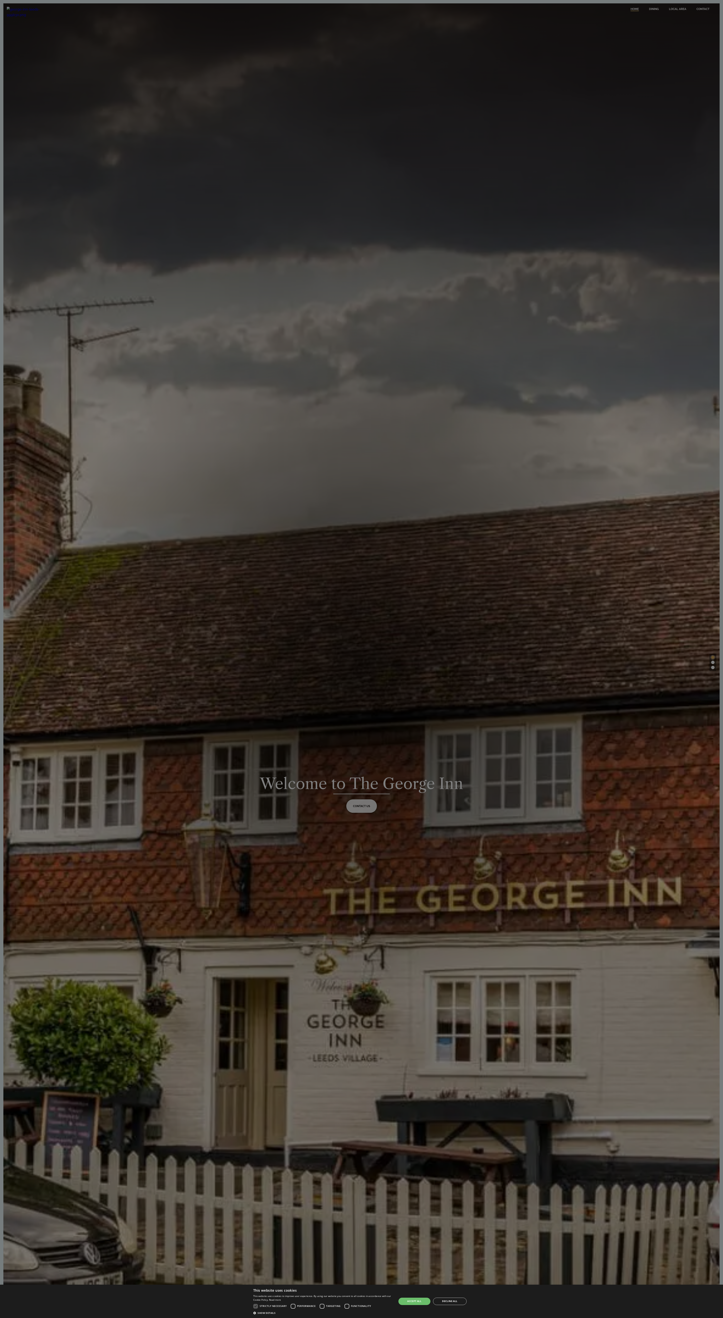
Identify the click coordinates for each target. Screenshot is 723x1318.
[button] (323, 1313)
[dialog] (361, 1301)
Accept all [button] (414, 1301)
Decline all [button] (449, 1301)
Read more (275, 1299)
